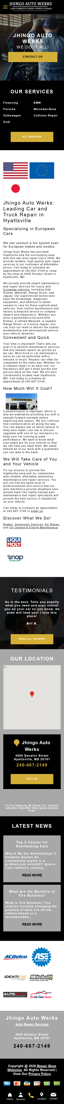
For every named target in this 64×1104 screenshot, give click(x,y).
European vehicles (16, 289)
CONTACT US (33, 56)
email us (37, 511)
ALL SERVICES (32, 136)
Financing (10, 102)
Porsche (9, 109)
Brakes (8, 524)
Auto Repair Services (32, 1024)
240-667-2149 (35, 270)
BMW (37, 102)
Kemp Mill (24, 808)
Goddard (53, 805)
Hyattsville (21, 805)
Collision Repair (46, 115)
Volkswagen (12, 115)
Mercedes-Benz (45, 109)
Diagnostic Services (29, 524)
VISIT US (32, 778)
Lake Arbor (11, 808)
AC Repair (52, 524)
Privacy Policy (40, 1074)
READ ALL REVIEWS (32, 639)
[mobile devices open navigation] (5, 7)
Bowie (32, 810)
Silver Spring (39, 808)
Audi (6, 122)
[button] (32, 694)
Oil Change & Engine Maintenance (33, 527)
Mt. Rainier (35, 805)
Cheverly (53, 808)
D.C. (44, 805)
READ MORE (32, 875)
